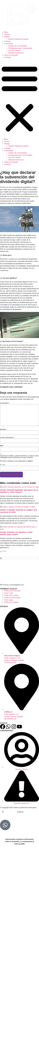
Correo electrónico (7, 437)
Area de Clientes (14, 50)
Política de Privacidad (12, 591)
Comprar (7, 41)
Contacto (7, 57)
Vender (6, 34)
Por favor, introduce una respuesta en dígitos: (16, 461)
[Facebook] (2, 726)
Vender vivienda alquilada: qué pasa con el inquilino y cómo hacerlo (19, 491)
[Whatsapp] (8, 726)
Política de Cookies (11, 595)
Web (1, 446)
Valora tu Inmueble (11, 55)
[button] (19, 98)
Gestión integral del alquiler (18, 39)
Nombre (3, 429)
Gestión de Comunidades (17, 46)
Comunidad (8, 44)
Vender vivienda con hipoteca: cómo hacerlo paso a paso (16, 533)
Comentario (5, 403)
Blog (6, 32)
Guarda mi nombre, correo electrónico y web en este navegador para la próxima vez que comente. (19, 456)
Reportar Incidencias (16, 53)
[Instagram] (13, 726)
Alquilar (7, 37)
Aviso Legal (8, 593)
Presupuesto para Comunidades (20, 48)
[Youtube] (19, 726)
